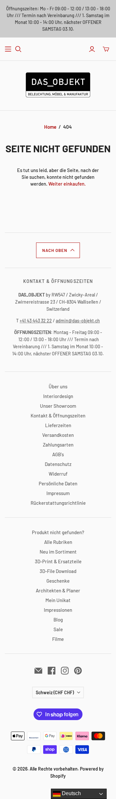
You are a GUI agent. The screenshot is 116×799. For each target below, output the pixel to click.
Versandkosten (58, 435)
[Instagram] (65, 671)
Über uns (58, 386)
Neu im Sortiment (58, 552)
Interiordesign (58, 396)
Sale (58, 629)
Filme (58, 639)
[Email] (38, 671)
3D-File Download (58, 571)
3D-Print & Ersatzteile (58, 561)
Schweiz (55, 692)
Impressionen (58, 610)
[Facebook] (51, 671)
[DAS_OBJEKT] (58, 83)
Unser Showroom (58, 406)
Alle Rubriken (58, 542)
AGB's (58, 454)
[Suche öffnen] (18, 49)
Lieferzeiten (58, 425)
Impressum (58, 493)
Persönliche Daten (58, 483)
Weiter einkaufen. (67, 184)
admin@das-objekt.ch (78, 320)
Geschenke (58, 581)
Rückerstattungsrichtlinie (58, 503)
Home (50, 127)
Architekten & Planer (58, 590)
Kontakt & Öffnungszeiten (58, 415)
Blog (58, 619)
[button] (58, 250)
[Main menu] (8, 49)
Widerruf (58, 474)
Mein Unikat (58, 600)
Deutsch (71, 793)
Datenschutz (58, 464)
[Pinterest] (78, 671)
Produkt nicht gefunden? (58, 532)
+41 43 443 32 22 (36, 320)
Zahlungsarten (58, 445)
